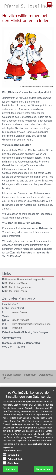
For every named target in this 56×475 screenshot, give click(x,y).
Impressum (30, 374)
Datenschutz (46, 374)
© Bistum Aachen (12, 374)
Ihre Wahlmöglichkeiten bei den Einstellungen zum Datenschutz (28, 394)
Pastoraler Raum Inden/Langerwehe (25, 279)
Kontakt (8, 378)
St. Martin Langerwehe (18, 287)
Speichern (10, 469)
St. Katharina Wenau (16, 283)
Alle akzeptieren (43, 469)
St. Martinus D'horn (16, 291)
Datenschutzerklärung (39, 443)
